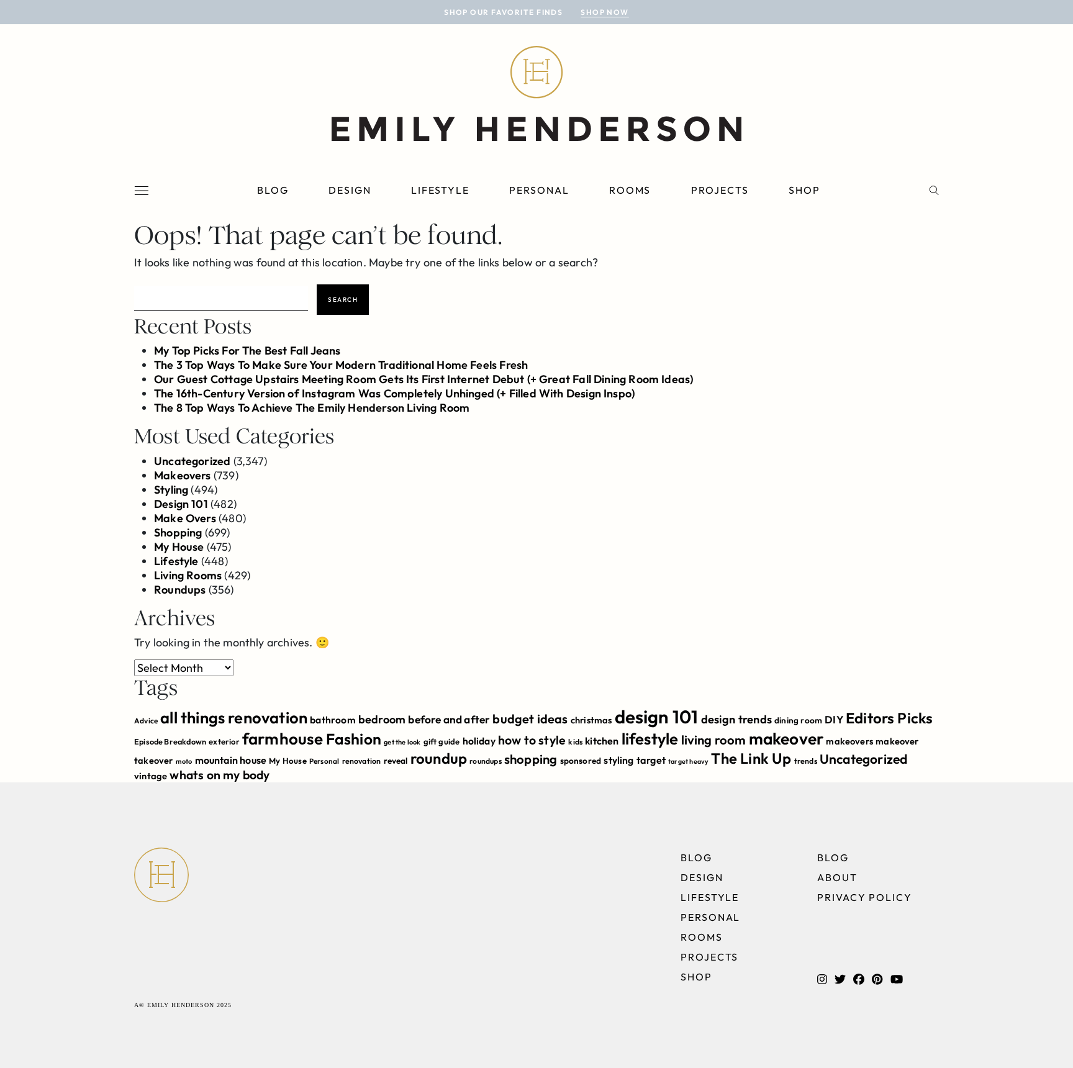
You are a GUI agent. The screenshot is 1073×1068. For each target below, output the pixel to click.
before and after (449, 719)
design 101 (657, 716)
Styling (171, 489)
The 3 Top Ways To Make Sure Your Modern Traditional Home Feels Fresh (341, 365)
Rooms (630, 190)
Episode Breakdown (170, 741)
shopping (530, 759)
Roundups (180, 589)
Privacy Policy (864, 897)
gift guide (441, 741)
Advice (146, 720)
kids (575, 741)
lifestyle (650, 738)
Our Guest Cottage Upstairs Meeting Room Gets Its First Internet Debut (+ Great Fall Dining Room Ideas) (423, 379)
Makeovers (182, 475)
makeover (786, 738)
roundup (438, 758)
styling (618, 760)
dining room (798, 720)
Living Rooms (188, 575)
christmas (591, 720)
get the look (402, 742)
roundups (485, 761)
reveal (396, 760)
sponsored (581, 760)
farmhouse (283, 738)
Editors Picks (889, 717)
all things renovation (233, 717)
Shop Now (605, 12)
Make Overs (185, 518)
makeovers (849, 741)
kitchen (601, 741)
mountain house (231, 760)
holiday (479, 741)
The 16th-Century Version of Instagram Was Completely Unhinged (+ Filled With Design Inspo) (394, 393)
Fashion (353, 738)
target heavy (688, 761)
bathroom (332, 719)
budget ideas (530, 718)
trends (805, 761)
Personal (539, 190)
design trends (736, 719)
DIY (834, 719)
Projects (720, 190)
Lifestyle (440, 190)
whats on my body (219, 774)
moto (184, 761)
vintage (150, 776)
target (651, 760)
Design (349, 190)
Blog (273, 190)
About (837, 877)
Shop (804, 190)
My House (179, 547)
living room (713, 740)
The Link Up (751, 758)
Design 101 (181, 504)
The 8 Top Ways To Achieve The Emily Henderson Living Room (311, 407)
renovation (361, 761)
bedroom (381, 719)
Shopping (178, 532)
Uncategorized (192, 461)
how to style (532, 740)
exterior (224, 741)
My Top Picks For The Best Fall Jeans (247, 350)
